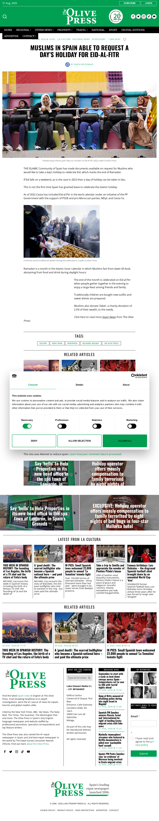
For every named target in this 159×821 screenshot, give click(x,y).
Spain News (109, 317)
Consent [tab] (33, 384)
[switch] (62, 426)
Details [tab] (79, 384)
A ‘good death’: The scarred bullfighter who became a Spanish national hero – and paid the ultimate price (48, 571)
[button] (89, 678)
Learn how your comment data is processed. (96, 454)
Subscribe (130, 3)
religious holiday (91, 343)
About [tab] (126, 384)
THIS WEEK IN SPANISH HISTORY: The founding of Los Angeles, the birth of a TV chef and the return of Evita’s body (17, 571)
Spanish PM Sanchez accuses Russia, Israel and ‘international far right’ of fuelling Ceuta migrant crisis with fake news (111, 719)
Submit (143, 753)
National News (81, 39)
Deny (34, 440)
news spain (57, 343)
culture (43, 343)
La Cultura (64, 39)
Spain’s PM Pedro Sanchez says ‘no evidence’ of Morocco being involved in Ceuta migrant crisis (111, 758)
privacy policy (144, 743)
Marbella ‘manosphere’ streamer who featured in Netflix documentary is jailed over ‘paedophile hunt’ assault (111, 740)
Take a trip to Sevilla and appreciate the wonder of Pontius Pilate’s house (110, 568)
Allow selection (79, 440)
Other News (98, 39)
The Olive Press (111, 343)
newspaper (72, 343)
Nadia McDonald (84, 64)
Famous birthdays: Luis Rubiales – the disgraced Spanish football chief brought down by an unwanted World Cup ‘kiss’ (141, 573)
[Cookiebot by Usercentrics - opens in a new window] (133, 376)
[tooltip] (133, 16)
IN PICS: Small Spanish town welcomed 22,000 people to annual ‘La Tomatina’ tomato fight (78, 570)
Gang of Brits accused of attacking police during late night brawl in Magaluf (111, 700)
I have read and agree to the (144, 741)
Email (135, 716)
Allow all (125, 440)
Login (148, 3)
